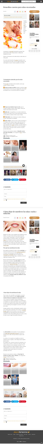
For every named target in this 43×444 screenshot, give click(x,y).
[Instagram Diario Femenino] (34, 51)
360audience (24, 441)
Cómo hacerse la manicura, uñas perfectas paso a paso (23, 148)
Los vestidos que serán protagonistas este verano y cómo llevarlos (37, 24)
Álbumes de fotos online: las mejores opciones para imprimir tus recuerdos (32, 16)
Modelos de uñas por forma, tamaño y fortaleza (15, 148)
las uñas (16, 60)
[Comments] (25, 11)
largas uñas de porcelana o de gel (11, 333)
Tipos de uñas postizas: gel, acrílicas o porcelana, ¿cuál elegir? (14, 159)
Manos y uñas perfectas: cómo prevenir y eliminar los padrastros (14, 382)
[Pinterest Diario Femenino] (32, 51)
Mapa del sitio (21, 435)
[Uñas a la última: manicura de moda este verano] (7, 378)
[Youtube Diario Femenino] (39, 51)
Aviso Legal (25, 434)
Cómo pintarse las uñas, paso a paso (6, 160)
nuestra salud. (6, 245)
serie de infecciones (13, 263)
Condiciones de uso (18, 198)
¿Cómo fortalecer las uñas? (6, 371)
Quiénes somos (10, 434)
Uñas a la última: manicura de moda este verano (7, 383)
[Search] (35, 1)
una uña (11, 51)
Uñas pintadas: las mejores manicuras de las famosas (13, 166)
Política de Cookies (32, 45)
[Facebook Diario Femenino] (29, 51)
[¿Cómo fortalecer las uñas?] (7, 366)
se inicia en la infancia (20, 251)
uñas (26, 87)
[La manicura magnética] (15, 366)
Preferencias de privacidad (11, 198)
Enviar (23, 202)
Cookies (14, 434)
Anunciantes (33, 434)
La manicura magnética (14, 372)
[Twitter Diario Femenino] (37, 51)
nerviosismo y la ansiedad (8, 254)
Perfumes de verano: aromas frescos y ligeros (37, 18)
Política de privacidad (19, 434)
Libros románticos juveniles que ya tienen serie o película (32, 24)
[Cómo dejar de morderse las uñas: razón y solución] (7, 143)
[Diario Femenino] (12, 1)
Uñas (21, 132)
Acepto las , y (34, 44)
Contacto (29, 434)
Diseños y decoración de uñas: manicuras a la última (13, 389)
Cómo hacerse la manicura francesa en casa (23, 371)
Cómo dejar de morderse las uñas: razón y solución (6, 148)
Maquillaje (22, 369)
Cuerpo (6, 145)
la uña (24, 24)
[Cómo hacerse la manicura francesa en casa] (23, 366)
